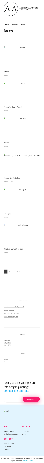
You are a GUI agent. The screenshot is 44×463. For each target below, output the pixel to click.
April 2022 (8, 345)
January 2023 (9, 340)
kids (11, 181)
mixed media (9, 310)
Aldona (7, 142)
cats (6, 359)
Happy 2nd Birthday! (12, 178)
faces (6, 75)
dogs (6, 361)
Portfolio (15, 24)
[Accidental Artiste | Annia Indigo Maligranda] (21, 9)
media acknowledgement (14, 307)
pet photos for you (11, 313)
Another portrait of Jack (13, 249)
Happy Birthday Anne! (13, 107)
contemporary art (11, 317)
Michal (6, 71)
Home (7, 24)
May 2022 (7, 343)
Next (13, 272)
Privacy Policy (28, 461)
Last (18, 272)
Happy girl (8, 213)
